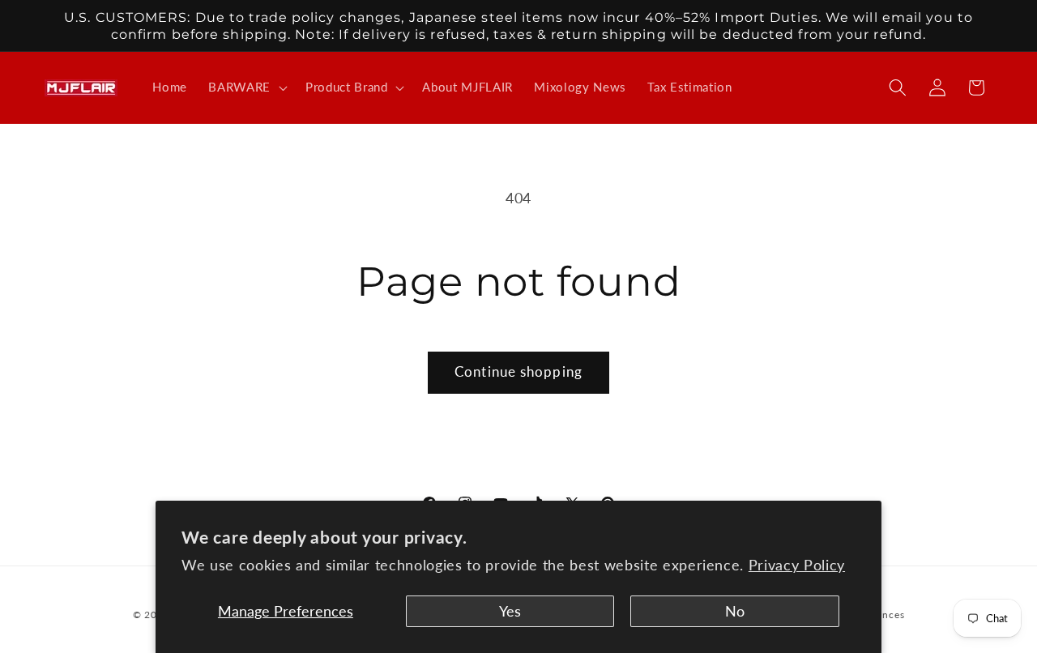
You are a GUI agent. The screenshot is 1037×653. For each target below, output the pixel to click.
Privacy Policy (797, 565)
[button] (246, 87)
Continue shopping (518, 372)
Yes (510, 611)
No (735, 611)
